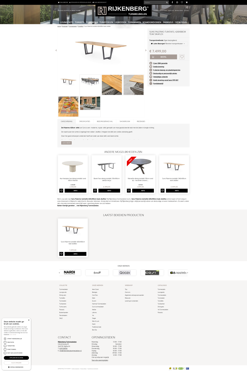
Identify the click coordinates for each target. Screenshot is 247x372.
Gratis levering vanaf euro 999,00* (165, 80)
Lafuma (94, 312)
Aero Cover (95, 289)
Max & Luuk (95, 321)
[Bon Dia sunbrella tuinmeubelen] (183, 273)
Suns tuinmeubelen (98, 306)
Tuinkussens (62, 306)
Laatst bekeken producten (123, 215)
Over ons (127, 292)
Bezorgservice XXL (105, 121)
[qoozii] (100, 273)
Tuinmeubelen (63, 289)
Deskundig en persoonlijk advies (165, 73)
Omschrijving (66, 121)
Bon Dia (94, 330)
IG (177, 2)
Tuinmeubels (161, 289)
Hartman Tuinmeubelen (99, 304)
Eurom (94, 301)
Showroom (125, 121)
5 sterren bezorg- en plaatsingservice (166, 70)
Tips (126, 289)
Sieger (94, 318)
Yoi (93, 315)
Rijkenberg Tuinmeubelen (67, 342)
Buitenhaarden (63, 312)
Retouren (127, 298)
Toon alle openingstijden (100, 360)
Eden (93, 298)
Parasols (61, 309)
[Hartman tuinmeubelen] (73, 273)
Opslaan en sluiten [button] (16, 358)
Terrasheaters (63, 315)
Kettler (94, 309)
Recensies (141, 121)
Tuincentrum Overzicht (93, 368)
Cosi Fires (95, 295)
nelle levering (159, 67)
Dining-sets (62, 295)
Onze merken (123, 266)
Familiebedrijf (158, 83)
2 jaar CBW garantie (160, 63)
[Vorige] (56, 50)
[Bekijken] (186, 2)
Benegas (94, 292)
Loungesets (161, 292)
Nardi (93, 324)
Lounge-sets (63, 292)
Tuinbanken (62, 304)
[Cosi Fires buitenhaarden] (128, 273)
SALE (61, 318)
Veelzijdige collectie (160, 77)
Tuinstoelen (62, 301)
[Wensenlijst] (182, 2)
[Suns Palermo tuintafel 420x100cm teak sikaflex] (101, 50)
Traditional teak (96, 327)
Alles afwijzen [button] (16, 363)
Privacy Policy (83, 368)
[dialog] (16, 344)
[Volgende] (146, 50)
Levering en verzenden (131, 301)
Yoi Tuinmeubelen (163, 309)
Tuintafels (62, 298)
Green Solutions (75, 368)
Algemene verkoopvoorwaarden (134, 295)
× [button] (28, 320)
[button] (16, 367)
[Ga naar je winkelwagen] (186, 2)
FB (172, 2)
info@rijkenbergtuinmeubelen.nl (71, 351)
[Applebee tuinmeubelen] (156, 273)
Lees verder (13, 334)
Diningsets (161, 306)
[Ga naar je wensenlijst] (181, 2)
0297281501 (63, 348)
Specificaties (84, 121)
